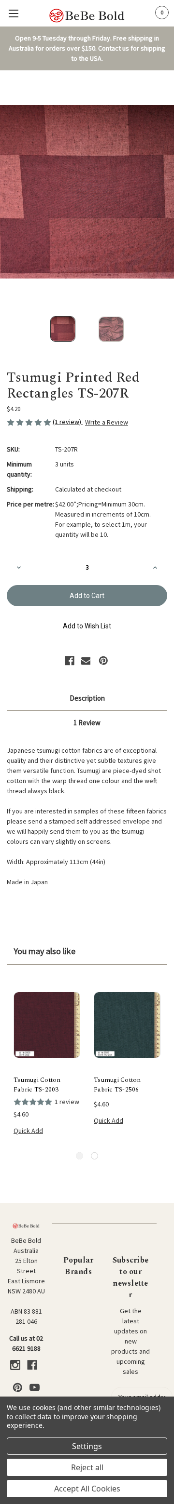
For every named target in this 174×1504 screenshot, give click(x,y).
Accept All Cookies (87, 1488)
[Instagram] (15, 1365)
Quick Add (28, 1130)
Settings (87, 1446)
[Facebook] (69, 660)
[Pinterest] (103, 660)
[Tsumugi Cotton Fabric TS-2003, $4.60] (47, 1025)
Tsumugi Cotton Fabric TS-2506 (117, 1085)
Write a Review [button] (106, 422)
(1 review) (68, 421)
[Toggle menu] (13, 13)
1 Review (87, 722)
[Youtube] (34, 1388)
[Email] (86, 660)
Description (87, 698)
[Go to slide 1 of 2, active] (79, 1155)
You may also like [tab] (44, 951)
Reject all (87, 1467)
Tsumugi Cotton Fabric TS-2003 (37, 1085)
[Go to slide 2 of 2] (94, 1155)
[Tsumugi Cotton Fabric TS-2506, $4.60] (127, 1025)
